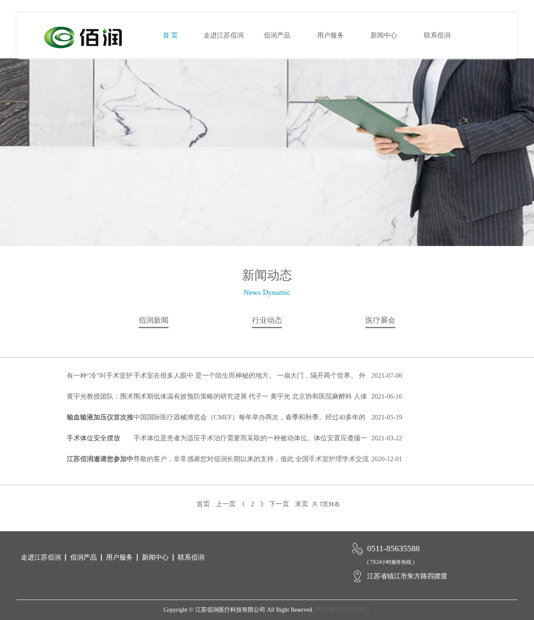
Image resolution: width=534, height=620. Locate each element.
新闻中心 (383, 35)
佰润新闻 (154, 320)
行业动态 (267, 320)
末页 (301, 503)
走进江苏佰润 (224, 35)
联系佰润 (437, 35)
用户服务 (330, 35)
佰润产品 (277, 35)
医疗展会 (380, 320)
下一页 (279, 503)
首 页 (170, 35)
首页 (203, 503)
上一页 (226, 503)
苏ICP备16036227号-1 (342, 610)
